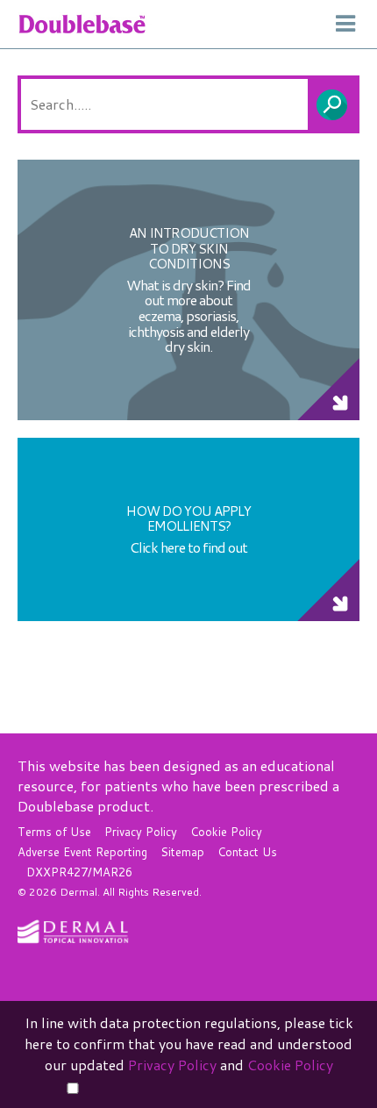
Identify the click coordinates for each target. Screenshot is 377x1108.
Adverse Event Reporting (82, 852)
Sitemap (182, 852)
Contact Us (247, 852)
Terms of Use (54, 832)
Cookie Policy (226, 832)
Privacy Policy (140, 832)
